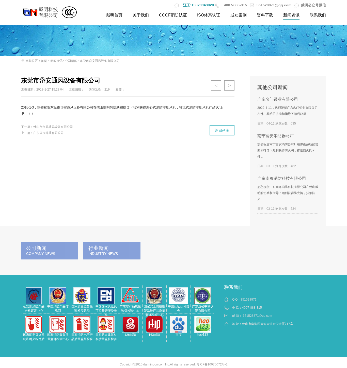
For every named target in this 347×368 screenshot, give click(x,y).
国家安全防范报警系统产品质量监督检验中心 (154, 311)
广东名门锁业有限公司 (277, 99)
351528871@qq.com (257, 316)
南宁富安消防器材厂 (275, 136)
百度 (179, 335)
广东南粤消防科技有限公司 (281, 178)
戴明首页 (114, 15)
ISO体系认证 (208, 15)
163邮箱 (154, 335)
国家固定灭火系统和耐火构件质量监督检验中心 (33, 339)
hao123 (202, 334)
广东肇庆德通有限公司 (48, 133)
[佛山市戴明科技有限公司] (40, 12)
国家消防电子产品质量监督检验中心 (82, 339)
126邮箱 (130, 335)
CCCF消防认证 (173, 15)
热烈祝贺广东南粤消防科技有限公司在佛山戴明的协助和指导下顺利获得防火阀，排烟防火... (287, 193)
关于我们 (141, 15)
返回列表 (222, 130)
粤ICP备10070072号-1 (212, 364)
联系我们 (318, 15)
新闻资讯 (291, 15)
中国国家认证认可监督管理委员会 (106, 311)
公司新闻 (71, 61)
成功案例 (238, 15)
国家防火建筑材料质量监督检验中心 (106, 339)
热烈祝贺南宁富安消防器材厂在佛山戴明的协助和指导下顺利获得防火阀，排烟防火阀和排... (287, 150)
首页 (44, 61)
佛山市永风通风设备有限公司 (53, 127)
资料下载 (265, 15)
